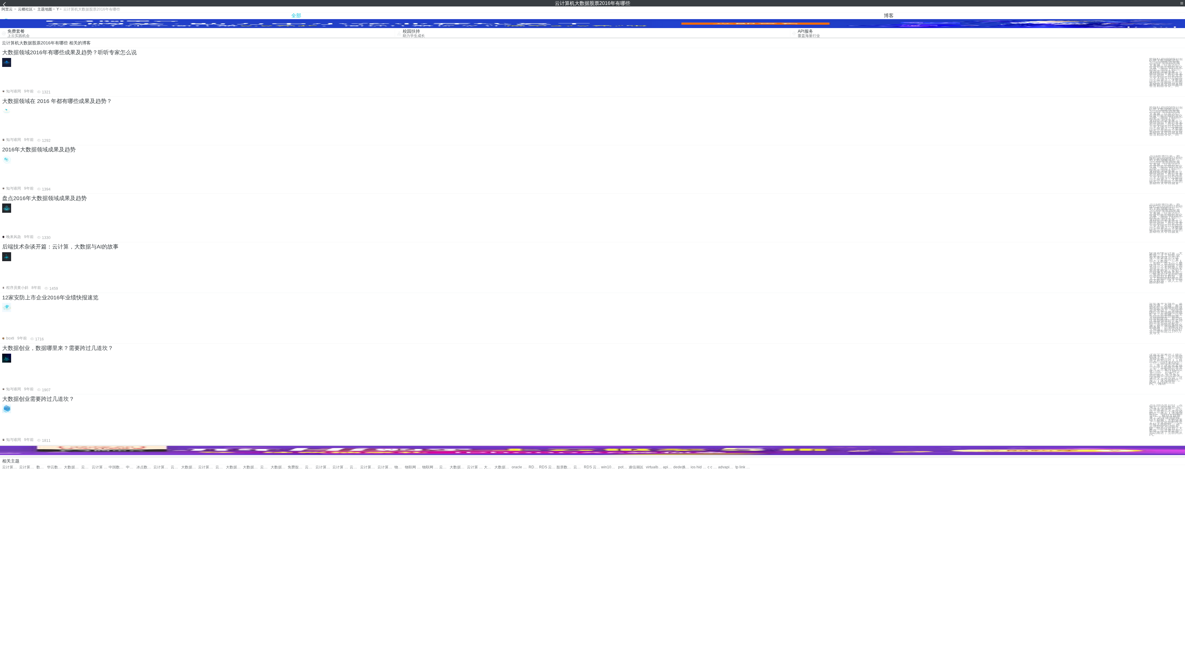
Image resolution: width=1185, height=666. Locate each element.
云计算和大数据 (176, 467)
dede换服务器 (681, 467)
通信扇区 (636, 467)
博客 (889, 15)
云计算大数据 (86, 467)
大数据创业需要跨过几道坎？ (38, 399)
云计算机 (578, 467)
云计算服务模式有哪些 (27, 467)
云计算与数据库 (310, 467)
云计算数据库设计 (355, 467)
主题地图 (44, 9)
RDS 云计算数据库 (534, 467)
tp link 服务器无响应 (743, 467)
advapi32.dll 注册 (726, 467)
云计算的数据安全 (368, 467)
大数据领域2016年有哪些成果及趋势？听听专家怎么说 (69, 52)
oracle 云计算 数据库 (520, 467)
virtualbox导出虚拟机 (654, 467)
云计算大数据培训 (161, 467)
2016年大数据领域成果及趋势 (39, 149)
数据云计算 (41, 467)
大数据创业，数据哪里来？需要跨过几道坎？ (57, 348)
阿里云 (7, 9)
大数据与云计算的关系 (502, 467)
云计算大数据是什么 (265, 467)
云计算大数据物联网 (385, 467)
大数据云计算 (72, 467)
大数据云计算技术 (189, 467)
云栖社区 (25, 9)
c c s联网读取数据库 (713, 467)
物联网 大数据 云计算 (430, 467)
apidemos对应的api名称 (668, 467)
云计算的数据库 (323, 467)
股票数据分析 (564, 467)
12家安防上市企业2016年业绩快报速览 (50, 297)
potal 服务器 (623, 467)
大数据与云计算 (234, 467)
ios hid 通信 (699, 467)
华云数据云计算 (55, 467)
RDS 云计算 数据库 (547, 467)
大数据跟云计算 (251, 467)
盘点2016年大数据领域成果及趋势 (44, 198)
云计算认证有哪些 (10, 467)
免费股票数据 (296, 467)
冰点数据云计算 (144, 467)
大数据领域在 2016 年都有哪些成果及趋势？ (57, 101)
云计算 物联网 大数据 (475, 467)
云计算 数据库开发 (340, 467)
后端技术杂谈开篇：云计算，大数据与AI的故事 (60, 247)
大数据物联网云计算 (458, 467)
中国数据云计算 (117, 467)
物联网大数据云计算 (399, 467)
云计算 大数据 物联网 (444, 467)
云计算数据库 (206, 467)
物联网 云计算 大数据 (413, 467)
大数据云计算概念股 (489, 467)
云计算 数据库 (220, 467)
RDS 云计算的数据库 (592, 467)
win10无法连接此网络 (609, 467)
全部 (296, 15)
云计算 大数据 (100, 467)
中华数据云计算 (131, 467)
